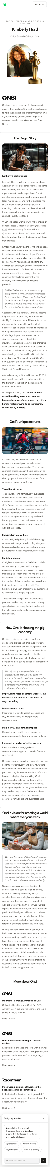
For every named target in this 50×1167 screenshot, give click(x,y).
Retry (23, 1150)
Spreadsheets (11, 1138)
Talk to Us (39, 4)
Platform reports (29, 1138)
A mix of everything (31, 1144)
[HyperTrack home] (4, 4)
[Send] (43, 1160)
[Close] (44, 1113)
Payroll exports (12, 1144)
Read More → (8, 1018)
